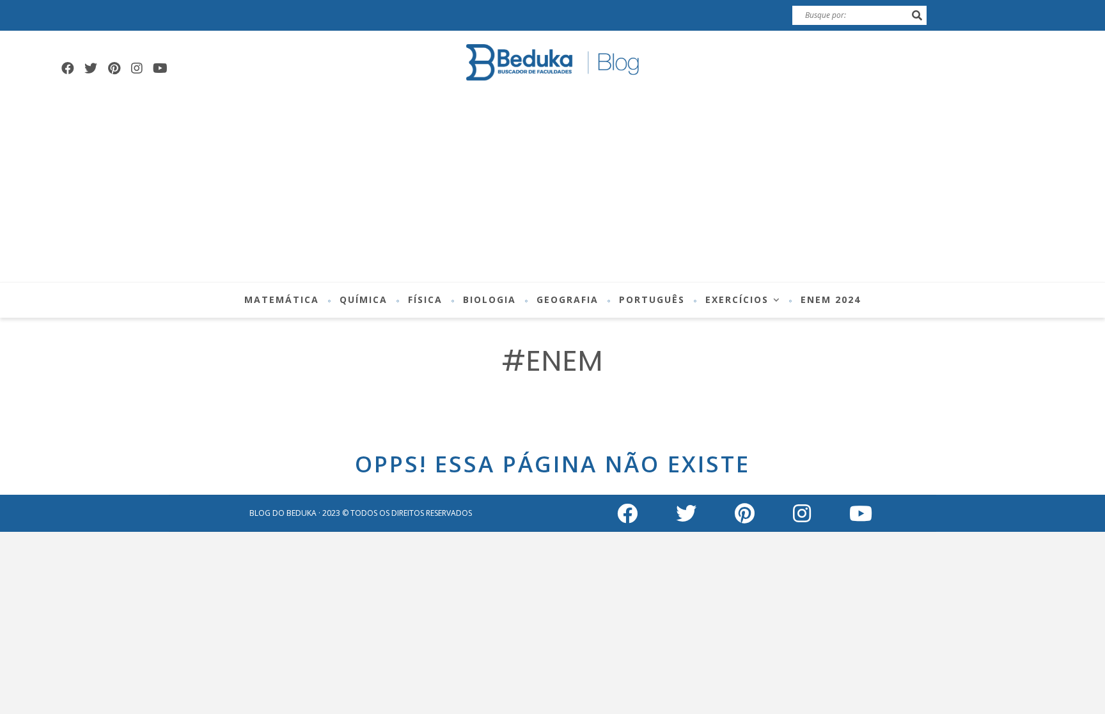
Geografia (568, 299)
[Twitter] (91, 68)
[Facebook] (68, 68)
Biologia (489, 299)
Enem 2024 (831, 299)
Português (652, 299)
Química (364, 299)
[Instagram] (137, 68)
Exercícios (737, 299)
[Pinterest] (114, 68)
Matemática (281, 299)
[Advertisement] (552, 186)
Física (425, 299)
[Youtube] (160, 68)
